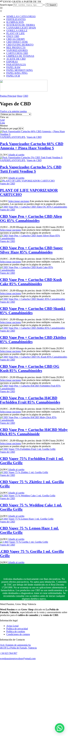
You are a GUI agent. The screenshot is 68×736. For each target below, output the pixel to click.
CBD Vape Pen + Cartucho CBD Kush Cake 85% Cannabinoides (31, 282)
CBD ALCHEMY (15, 39)
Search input (6, 4)
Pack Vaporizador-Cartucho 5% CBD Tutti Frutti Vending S (30, 169)
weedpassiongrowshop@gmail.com (18, 658)
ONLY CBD (12, 36)
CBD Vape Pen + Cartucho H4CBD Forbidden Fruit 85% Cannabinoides (30, 400)
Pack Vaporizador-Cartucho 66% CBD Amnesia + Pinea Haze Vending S (31, 146)
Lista (2, 122)
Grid (2, 120)
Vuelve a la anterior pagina (13, 111)
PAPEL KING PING (17, 73)
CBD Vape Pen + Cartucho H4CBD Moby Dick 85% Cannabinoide (34, 432)
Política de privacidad (17, 628)
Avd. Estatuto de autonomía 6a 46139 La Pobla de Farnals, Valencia (18, 646)
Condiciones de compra (18, 634)
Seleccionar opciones (18, 201)
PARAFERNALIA (16, 64)
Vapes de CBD (34, 137)
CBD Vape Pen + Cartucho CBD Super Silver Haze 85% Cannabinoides (31, 250)
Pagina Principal (8, 96)
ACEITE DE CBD (16, 58)
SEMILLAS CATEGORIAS (21, 16)
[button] (59, 728)
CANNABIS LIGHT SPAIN (21, 27)
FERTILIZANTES (16, 19)
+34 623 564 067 (8, 653)
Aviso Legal (12, 625)
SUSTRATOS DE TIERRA (20, 25)
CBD (25, 96)
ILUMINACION (15, 22)
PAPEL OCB (13, 75)
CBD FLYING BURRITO (20, 44)
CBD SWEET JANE (17, 42)
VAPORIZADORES (17, 50)
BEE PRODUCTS (15, 47)
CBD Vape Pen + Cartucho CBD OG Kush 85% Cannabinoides (29, 368)
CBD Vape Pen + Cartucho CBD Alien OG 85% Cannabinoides (31, 218)
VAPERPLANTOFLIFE (12, 137)
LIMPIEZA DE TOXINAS (20, 56)
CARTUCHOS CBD (17, 53)
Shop (19, 96)
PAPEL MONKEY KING (19, 70)
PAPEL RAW (13, 67)
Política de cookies (15, 631)
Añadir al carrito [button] (16, 154)
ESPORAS (12, 61)
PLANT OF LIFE (15, 33)
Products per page (9, 128)
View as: (4, 117)
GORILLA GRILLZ (16, 30)
